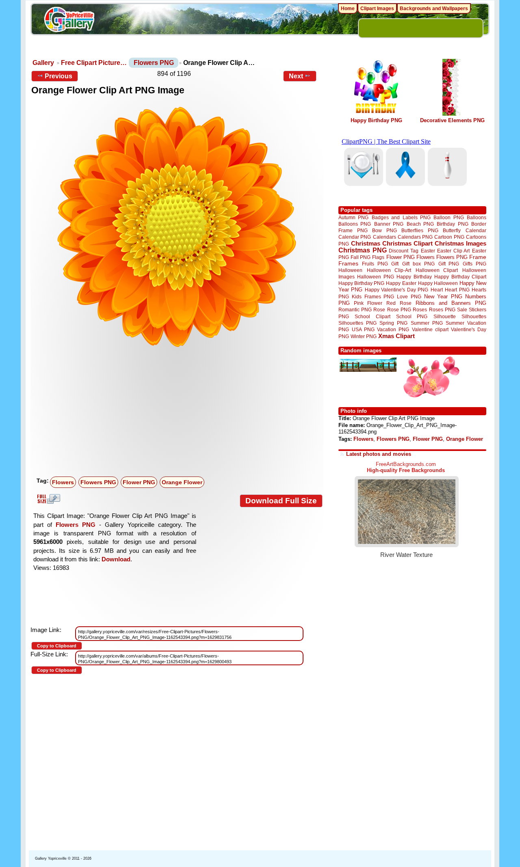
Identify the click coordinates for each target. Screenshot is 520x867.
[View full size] (176, 227)
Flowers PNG (154, 62)
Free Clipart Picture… (94, 62)
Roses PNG (442, 310)
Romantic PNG (355, 310)
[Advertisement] (178, 413)
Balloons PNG (354, 223)
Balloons (476, 217)
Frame (477, 257)
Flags (378, 257)
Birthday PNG (452, 223)
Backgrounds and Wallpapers (434, 8)
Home (348, 8)
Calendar (476, 230)
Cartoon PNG (449, 236)
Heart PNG (457, 289)
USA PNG (363, 329)
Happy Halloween (438, 283)
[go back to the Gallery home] (69, 20)
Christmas (365, 243)
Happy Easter (401, 283)
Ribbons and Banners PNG (451, 303)
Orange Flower (182, 482)
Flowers (63, 482)
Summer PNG (427, 323)
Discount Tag (403, 250)
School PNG (411, 316)
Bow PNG (384, 230)
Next (296, 76)
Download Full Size (281, 500)
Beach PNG (420, 223)
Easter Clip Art (453, 250)
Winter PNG (364, 336)
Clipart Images (377, 8)
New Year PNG (443, 296)
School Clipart (372, 316)
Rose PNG (399, 310)
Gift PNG (448, 263)
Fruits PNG (375, 263)
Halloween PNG (375, 276)
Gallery (43, 62)
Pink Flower (368, 303)
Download (116, 559)
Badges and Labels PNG (401, 217)
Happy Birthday (413, 276)
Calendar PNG (354, 236)
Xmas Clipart (396, 335)
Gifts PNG (474, 263)
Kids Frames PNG (373, 296)
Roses (420, 310)
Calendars (384, 236)
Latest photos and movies (378, 454)
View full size (47, 499)
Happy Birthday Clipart (460, 276)
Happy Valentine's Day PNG (396, 290)
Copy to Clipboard (56, 645)
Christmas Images (460, 243)
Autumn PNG (353, 217)
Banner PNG (388, 223)
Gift (395, 263)
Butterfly (452, 230)
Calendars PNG (415, 236)
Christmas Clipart (407, 243)
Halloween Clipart (437, 270)
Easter (428, 250)
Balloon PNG (448, 217)
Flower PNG (139, 482)
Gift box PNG (418, 263)
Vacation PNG (393, 329)
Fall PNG (360, 257)
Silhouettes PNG (357, 323)
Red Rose (398, 303)
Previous (58, 76)
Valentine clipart (430, 329)
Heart (437, 289)
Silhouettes (474, 316)
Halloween (350, 270)
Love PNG (409, 297)
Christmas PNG (362, 250)
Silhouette (444, 316)
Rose (379, 310)
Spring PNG (393, 323)
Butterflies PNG (419, 230)
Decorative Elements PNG (452, 120)
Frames (348, 264)
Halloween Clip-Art (389, 270)
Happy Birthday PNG (376, 120)
